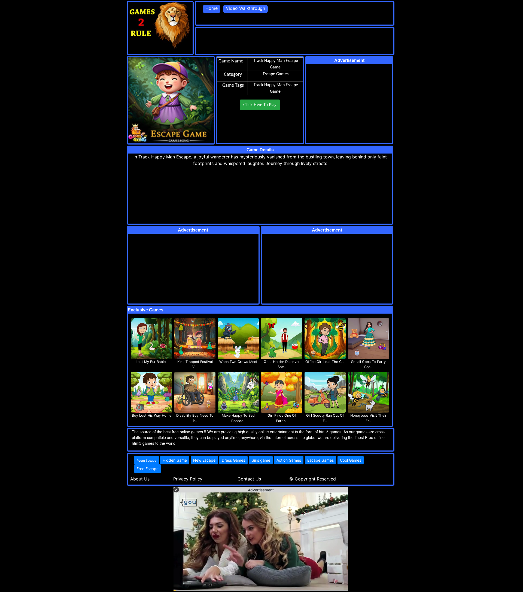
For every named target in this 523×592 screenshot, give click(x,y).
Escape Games (320, 460)
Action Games (288, 460)
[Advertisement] (295, 40)
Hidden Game (175, 460)
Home (211, 8)
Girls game (260, 460)
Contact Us (249, 479)
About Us (140, 479)
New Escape (204, 460)
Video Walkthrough (245, 8)
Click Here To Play (259, 104)
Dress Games (233, 460)
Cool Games (350, 460)
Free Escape (147, 468)
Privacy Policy (187, 479)
